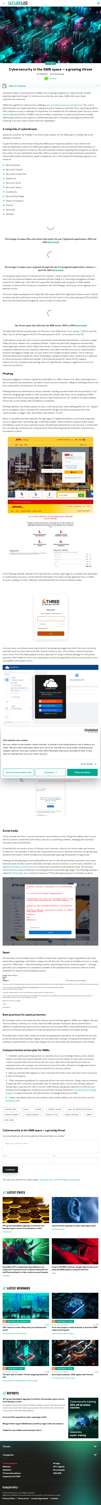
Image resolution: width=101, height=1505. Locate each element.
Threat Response (10, 1463)
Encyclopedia (59, 1470)
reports (6, 114)
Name (5, 1156)
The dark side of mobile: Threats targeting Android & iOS (25, 1375)
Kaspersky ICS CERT (12, 1476)
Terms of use (23, 1498)
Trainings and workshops (18, 1321)
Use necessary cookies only (18, 772)
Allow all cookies (82, 772)
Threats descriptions (12, 1473)
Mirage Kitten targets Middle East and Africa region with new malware (33, 1423)
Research (50, 63)
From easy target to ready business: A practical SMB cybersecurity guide (74, 1328)
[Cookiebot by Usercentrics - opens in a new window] (86, 731)
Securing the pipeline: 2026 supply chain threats (72, 1374)
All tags (56, 1463)
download (53, 242)
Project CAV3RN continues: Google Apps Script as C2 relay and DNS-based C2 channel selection (75, 1268)
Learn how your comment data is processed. (59, 1179)
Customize (49, 772)
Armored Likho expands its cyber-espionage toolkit (74, 1226)
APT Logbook (59, 1466)
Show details (87, 764)
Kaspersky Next (13, 1100)
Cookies (54, 1498)
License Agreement (39, 1498)
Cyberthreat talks (64, 1321)
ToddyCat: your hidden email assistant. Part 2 (22, 1430)
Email (54, 1156)
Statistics (7, 1470)
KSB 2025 (57, 1473)
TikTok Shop (17, 873)
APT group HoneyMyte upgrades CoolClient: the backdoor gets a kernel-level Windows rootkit (23, 1227)
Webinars (7, 1466)
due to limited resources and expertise (64, 105)
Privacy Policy (9, 1498)
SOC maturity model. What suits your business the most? (24, 1328)
